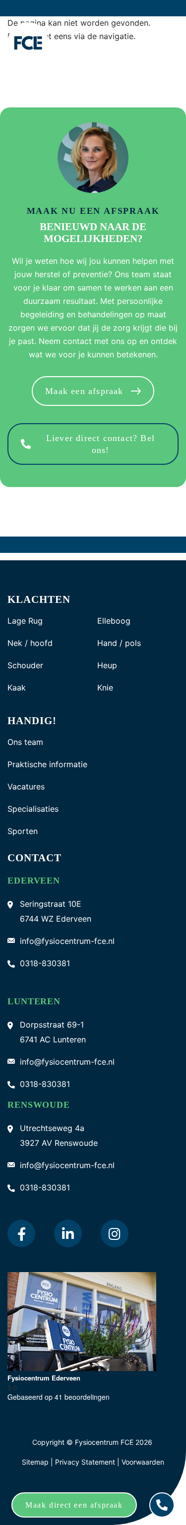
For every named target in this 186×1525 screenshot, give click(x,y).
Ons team (25, 742)
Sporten (22, 831)
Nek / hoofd (30, 643)
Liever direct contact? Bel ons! (100, 444)
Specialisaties (33, 809)
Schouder (25, 665)
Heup (107, 665)
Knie (105, 687)
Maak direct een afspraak (74, 1505)
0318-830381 (45, 963)
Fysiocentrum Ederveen (43, 1377)
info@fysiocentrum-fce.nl (67, 941)
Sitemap (35, 1462)
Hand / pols (119, 643)
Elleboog (113, 621)
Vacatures (26, 786)
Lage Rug (25, 621)
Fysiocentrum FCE (104, 1442)
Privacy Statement (86, 1462)
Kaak (16, 687)
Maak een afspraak (84, 391)
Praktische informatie (47, 764)
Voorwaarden (143, 1462)
